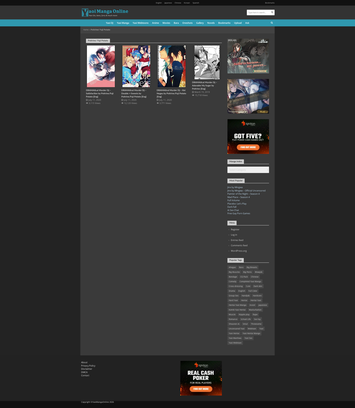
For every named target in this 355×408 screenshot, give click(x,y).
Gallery (200, 22)
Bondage (233, 276)
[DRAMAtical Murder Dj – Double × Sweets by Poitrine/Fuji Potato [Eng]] (136, 66)
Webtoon (252, 328)
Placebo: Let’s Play (236, 203)
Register (235, 229)
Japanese (168, 3)
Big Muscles (234, 272)
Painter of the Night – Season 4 (243, 193)
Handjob (246, 295)
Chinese (178, 3)
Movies (166, 22)
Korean (187, 3)
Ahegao (232, 267)
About (84, 362)
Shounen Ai (234, 324)
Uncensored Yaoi (236, 328)
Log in (234, 234)
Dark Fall (231, 206)
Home (86, 29)
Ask (247, 22)
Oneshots (187, 22)
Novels (211, 22)
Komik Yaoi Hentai (237, 309)
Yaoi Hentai (234, 333)
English (159, 3)
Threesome (256, 324)
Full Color (252, 291)
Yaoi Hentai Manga (251, 333)
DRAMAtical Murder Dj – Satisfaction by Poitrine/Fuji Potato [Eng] (99, 93)
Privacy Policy (88, 365)
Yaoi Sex (248, 338)
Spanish (196, 3)
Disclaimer (86, 368)
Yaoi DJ (109, 22)
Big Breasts (252, 267)
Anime (155, 22)
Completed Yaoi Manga (250, 281)
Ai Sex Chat (233, 210)
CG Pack (244, 276)
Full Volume (233, 200)
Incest (252, 305)
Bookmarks (270, 3)
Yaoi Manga (123, 22)
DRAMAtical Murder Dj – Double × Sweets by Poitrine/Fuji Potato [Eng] (133, 93)
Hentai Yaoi (256, 300)
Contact (85, 375)
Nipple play (244, 314)
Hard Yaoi (233, 300)
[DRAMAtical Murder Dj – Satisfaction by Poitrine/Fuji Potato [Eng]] (101, 66)
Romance (233, 319)
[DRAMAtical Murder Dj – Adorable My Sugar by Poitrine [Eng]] (207, 62)
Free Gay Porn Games (238, 213)
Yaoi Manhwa (235, 338)
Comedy (232, 281)
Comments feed (239, 245)
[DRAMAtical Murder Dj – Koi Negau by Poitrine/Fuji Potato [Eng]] (172, 66)
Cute (248, 286)
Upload (238, 22)
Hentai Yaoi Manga (237, 305)
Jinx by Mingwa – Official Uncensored (246, 190)
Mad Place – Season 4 (238, 197)
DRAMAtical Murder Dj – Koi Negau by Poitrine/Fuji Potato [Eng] (171, 93)
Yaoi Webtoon (235, 342)
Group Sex (233, 295)
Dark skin (258, 286)
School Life (246, 319)
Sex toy (257, 319)
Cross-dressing (236, 286)
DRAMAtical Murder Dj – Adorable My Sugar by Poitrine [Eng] (204, 85)
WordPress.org (239, 250)
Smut (245, 324)
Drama (232, 291)
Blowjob (258, 272)
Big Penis (247, 272)
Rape (255, 314)
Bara (176, 22)
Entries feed (237, 240)
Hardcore (257, 295)
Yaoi (261, 328)
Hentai (244, 300)
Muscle (232, 314)
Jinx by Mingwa (235, 187)
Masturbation (255, 309)
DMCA (84, 372)
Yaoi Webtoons (141, 22)
